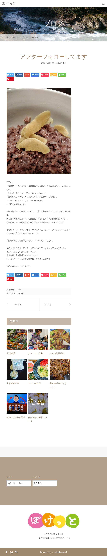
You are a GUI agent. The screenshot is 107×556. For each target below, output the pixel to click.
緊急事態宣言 (13, 383)
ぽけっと (9, 3)
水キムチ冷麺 (34, 383)
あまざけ (47, 305)
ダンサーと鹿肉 (35, 353)
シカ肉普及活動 (57, 353)
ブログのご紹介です (59, 63)
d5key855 (18, 290)
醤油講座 (18, 305)
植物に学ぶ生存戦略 (16, 417)
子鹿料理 (11, 353)
